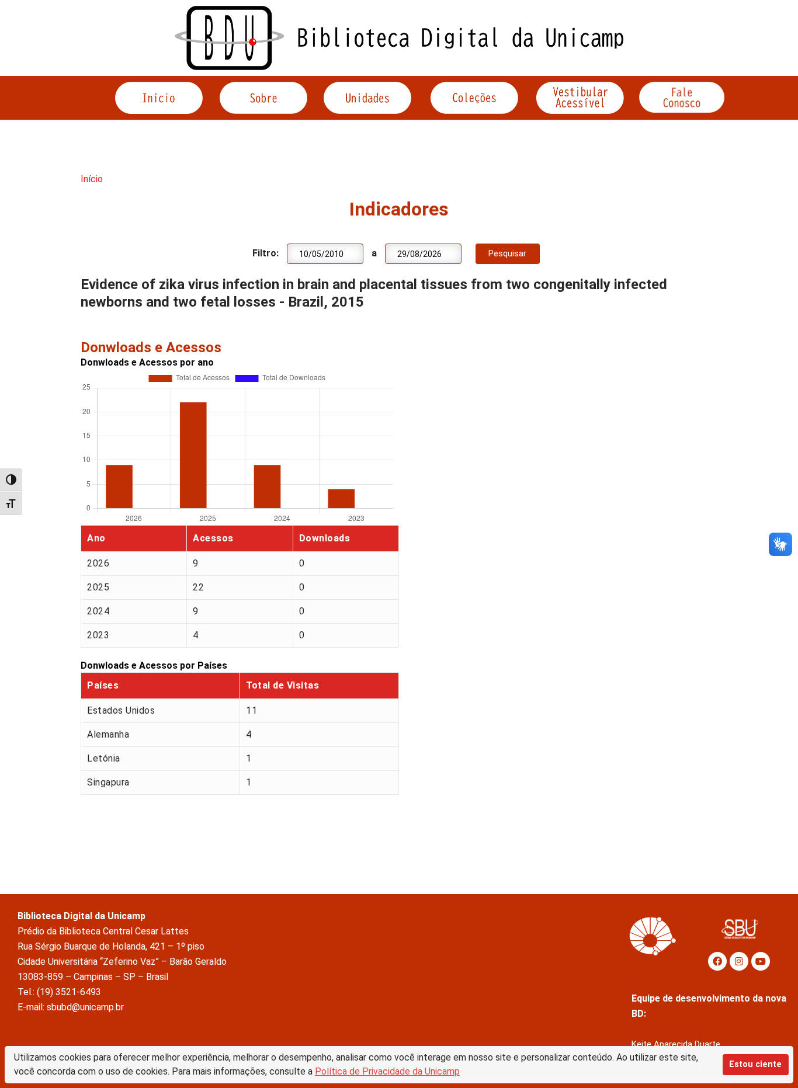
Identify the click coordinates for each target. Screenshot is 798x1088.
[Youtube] (760, 961)
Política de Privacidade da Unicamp (387, 1071)
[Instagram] (739, 961)
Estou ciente (755, 1064)
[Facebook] (717, 961)
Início (92, 179)
